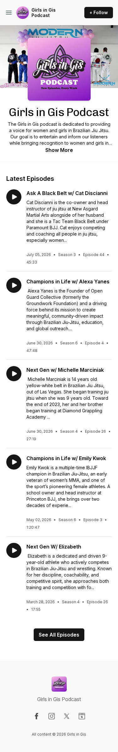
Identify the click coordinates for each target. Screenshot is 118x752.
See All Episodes (59, 635)
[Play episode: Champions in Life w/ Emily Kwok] (13, 462)
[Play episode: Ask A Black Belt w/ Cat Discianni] (13, 196)
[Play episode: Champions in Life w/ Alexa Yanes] (13, 285)
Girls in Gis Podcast (43, 12)
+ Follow (98, 12)
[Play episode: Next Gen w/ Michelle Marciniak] (13, 373)
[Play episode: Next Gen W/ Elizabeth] (13, 550)
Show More (59, 150)
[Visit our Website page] (82, 716)
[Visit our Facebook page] (36, 716)
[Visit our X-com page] (67, 716)
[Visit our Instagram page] (51, 716)
